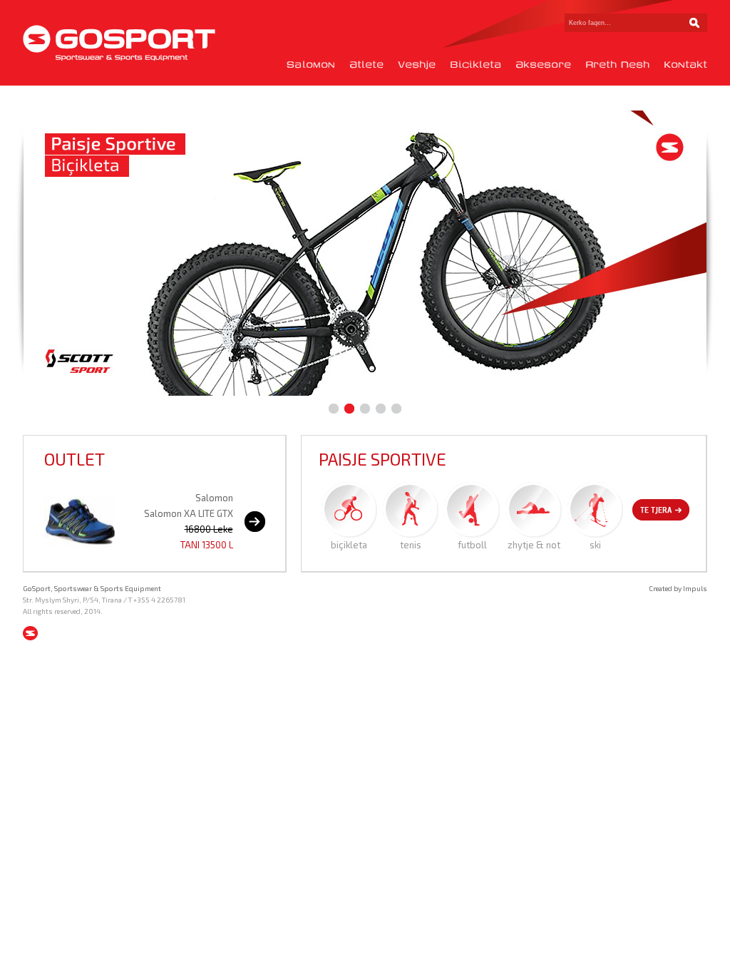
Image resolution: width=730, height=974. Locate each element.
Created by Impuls (678, 588)
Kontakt (685, 64)
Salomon (311, 64)
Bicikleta (475, 64)
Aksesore (543, 64)
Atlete (366, 64)
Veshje (417, 64)
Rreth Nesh (617, 64)
